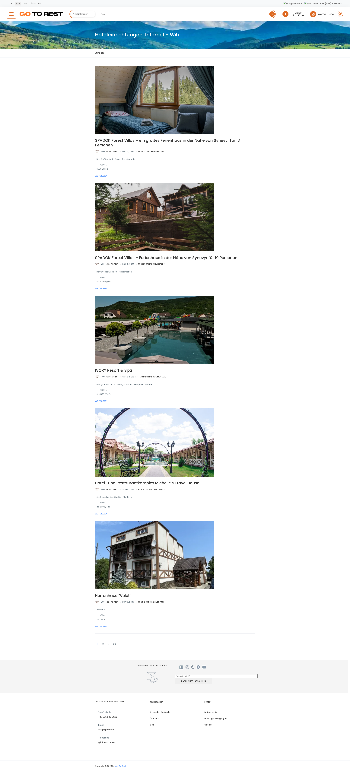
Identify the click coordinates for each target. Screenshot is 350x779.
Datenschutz (210, 712)
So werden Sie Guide (160, 712)
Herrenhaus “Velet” (113, 595)
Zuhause (99, 52)
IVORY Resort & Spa (113, 370)
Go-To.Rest (110, 151)
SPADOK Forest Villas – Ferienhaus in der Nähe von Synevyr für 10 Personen (166, 257)
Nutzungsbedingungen (215, 718)
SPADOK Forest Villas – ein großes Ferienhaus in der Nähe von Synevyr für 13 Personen (167, 143)
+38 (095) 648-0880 (331, 3)
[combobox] (83, 14)
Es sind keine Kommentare (151, 151)
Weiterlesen (101, 175)
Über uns (36, 3)
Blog (26, 3)
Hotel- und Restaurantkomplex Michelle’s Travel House (147, 483)
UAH (18, 3)
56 (114, 644)
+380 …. (103, 164)
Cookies (208, 724)
